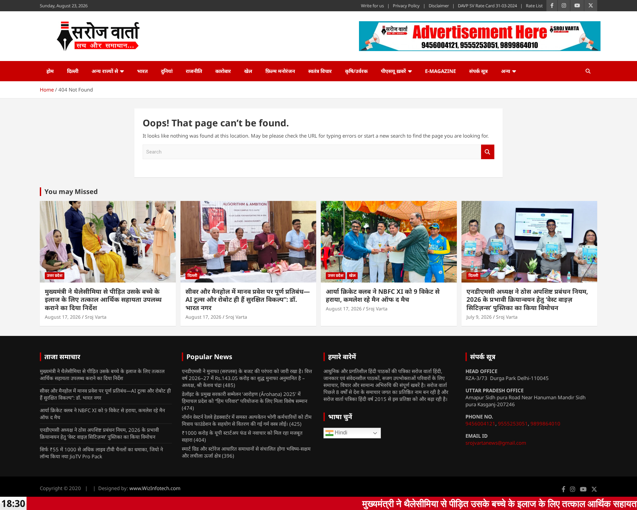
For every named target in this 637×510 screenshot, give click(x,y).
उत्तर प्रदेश (54, 275)
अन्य (505, 71)
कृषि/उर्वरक (356, 71)
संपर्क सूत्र (478, 71)
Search (487, 152)
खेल (248, 71)
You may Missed (71, 191)
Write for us (372, 6)
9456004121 (480, 423)
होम (50, 71)
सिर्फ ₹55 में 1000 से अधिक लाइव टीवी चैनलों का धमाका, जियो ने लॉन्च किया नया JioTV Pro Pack (101, 453)
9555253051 (513, 423)
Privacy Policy (406, 6)
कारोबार (223, 71)
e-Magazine (440, 71)
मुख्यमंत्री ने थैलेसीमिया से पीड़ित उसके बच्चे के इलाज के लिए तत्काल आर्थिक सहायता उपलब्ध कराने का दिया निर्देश (103, 299)
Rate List (534, 6)
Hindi (340, 433)
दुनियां (167, 71)
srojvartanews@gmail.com (495, 442)
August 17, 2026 (63, 317)
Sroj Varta (95, 317)
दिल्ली (72, 71)
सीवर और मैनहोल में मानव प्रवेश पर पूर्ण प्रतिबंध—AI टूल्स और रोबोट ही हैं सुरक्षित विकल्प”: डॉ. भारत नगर (247, 299)
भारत (142, 71)
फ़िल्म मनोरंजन (280, 71)
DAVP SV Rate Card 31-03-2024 (487, 6)
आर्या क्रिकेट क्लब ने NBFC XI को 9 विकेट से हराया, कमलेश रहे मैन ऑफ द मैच (383, 295)
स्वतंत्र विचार (320, 71)
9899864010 (545, 423)
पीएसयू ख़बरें (393, 71)
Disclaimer (439, 6)
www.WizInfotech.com (154, 488)
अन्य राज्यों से (105, 71)
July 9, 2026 (479, 317)
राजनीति (194, 71)
